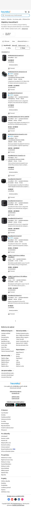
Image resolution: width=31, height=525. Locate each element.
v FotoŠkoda (11, 62)
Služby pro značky (5, 466)
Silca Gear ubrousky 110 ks (22, 345)
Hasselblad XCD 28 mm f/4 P (15, 236)
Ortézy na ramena (5, 349)
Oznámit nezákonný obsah (7, 428)
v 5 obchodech (11, 150)
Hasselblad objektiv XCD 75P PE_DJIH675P (18, 117)
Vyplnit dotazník (15, 398)
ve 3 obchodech (11, 87)
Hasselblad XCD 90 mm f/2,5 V (15, 93)
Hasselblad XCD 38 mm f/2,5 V (15, 201)
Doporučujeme (20, 350)
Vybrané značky (5, 356)
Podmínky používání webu (18, 505)
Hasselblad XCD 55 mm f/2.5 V (15, 218)
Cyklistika (3, 335)
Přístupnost (4, 430)
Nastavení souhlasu (5, 445)
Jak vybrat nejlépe (6, 371)
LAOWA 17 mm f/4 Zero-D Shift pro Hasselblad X (16, 256)
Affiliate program (5, 470)
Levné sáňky (4, 345)
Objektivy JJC (4, 364)
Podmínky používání (5, 417)
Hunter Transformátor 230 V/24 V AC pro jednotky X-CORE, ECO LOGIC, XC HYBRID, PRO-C (23, 341)
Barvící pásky (4, 339)
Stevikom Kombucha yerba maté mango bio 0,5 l (23, 333)
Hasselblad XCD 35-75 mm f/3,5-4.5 (16, 155)
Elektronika (9, 19)
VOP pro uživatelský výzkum (7, 451)
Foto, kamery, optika (17, 19)
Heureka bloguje (5, 423)
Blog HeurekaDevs (5, 425)
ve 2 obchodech (11, 269)
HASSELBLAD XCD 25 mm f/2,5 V (16, 55)
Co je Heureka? (4, 413)
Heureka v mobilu (5, 438)
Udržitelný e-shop (5, 492)
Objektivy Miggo (5, 358)
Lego (17, 360)
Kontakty (3, 415)
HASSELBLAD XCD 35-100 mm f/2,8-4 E (17, 72)
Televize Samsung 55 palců (7, 351)
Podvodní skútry (5, 337)
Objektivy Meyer (5, 362)
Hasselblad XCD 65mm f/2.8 (14, 295)
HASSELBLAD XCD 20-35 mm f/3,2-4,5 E (17, 134)
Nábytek (18, 364)
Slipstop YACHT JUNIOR (21, 343)
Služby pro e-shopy (5, 462)
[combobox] (15, 15)
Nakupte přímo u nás (6, 443)
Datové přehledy (5, 468)
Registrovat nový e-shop (7, 460)
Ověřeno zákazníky (5, 481)
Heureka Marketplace (6, 464)
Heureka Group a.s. (17, 503)
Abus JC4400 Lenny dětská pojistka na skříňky (23, 335)
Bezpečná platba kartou (6, 449)
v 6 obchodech (11, 128)
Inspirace (3, 490)
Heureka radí (4, 440)
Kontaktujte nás (15, 393)
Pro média (3, 421)
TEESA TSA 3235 (20, 339)
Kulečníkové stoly (5, 341)
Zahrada (18, 362)
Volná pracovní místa (6, 419)
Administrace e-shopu (6, 457)
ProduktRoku (4, 485)
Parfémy (18, 354)
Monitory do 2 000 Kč (6, 343)
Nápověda (3, 475)
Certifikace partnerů (6, 487)
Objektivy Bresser (5, 360)
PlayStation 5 (19, 358)
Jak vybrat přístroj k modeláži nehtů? (8, 373)
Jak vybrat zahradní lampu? (7, 375)
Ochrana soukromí (5, 447)
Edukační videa (4, 472)
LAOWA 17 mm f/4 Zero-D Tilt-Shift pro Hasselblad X (17, 277)
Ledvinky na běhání (5, 333)
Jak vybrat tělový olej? (6, 377)
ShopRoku (3, 483)
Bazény (18, 356)
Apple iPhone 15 (20, 352)
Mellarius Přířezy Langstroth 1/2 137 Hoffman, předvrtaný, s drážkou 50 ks (23, 337)
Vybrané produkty (21, 331)
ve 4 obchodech (11, 213)
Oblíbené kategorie (6, 331)
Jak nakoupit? (4, 436)
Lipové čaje (3, 347)
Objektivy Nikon (5, 366)
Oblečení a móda (20, 366)
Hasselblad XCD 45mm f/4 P (14, 179)
